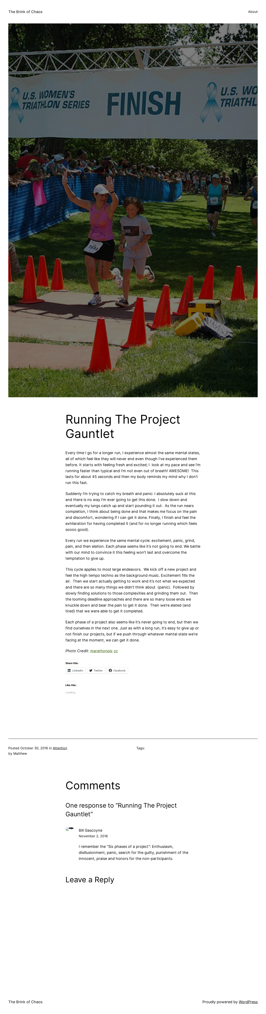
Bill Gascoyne (90, 830)
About (253, 12)
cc (116, 651)
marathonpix (101, 651)
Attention (60, 748)
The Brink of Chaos (25, 12)
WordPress (248, 1002)
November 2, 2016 (93, 836)
